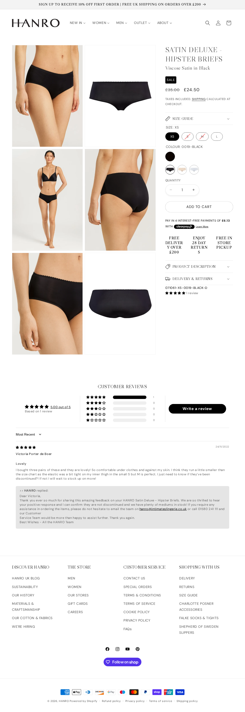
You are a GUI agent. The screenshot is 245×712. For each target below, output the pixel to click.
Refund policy (111, 701)
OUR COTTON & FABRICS (32, 618)
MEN (71, 578)
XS (172, 137)
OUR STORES (78, 595)
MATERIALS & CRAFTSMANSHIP (26, 606)
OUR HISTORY (23, 595)
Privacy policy (135, 701)
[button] (207, 23)
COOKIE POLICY (136, 612)
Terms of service (160, 701)
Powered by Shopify (83, 701)
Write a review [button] (197, 408)
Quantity (173, 180)
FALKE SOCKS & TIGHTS (199, 618)
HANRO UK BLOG (26, 578)
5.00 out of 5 (60, 407)
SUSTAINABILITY (25, 587)
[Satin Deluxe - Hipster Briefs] (170, 169)
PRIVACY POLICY (136, 620)
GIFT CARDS (78, 603)
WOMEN (75, 587)
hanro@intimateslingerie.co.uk (163, 509)
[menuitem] (78, 23)
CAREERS (75, 612)
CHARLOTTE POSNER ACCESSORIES (196, 606)
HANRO (64, 701)
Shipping (199, 99)
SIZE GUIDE (188, 595)
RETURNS (186, 587)
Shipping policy (187, 701)
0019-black (170, 156)
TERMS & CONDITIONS (142, 595)
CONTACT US (134, 578)
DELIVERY (187, 578)
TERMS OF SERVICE (139, 603)
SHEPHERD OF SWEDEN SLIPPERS (199, 629)
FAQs (127, 629)
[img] (26, 447)
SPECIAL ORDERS (137, 587)
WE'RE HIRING (23, 626)
